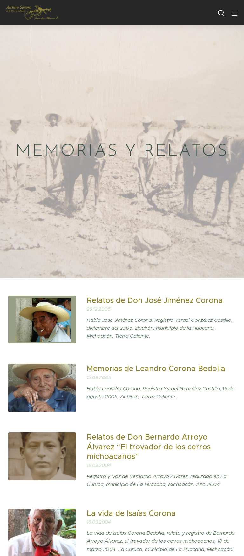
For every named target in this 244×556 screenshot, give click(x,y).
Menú (234, 12)
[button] (221, 13)
